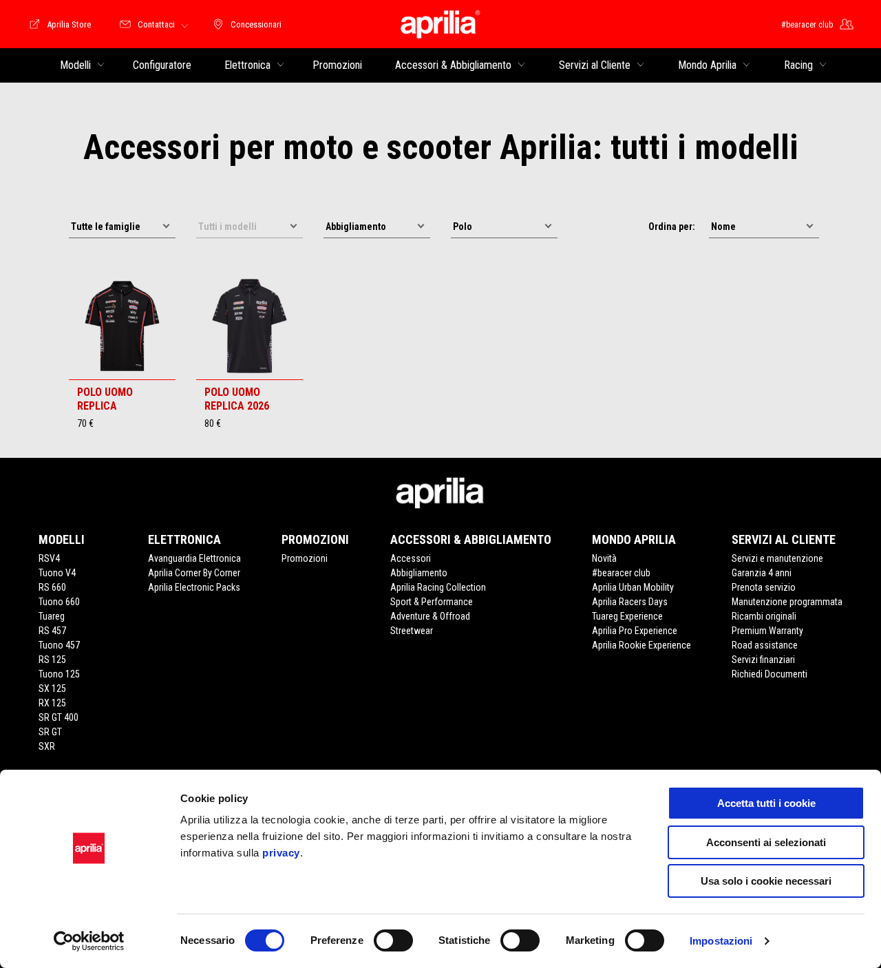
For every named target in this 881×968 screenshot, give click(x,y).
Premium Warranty (767, 630)
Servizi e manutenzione (777, 558)
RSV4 (49, 558)
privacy (281, 853)
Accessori (410, 558)
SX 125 (52, 688)
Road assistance (765, 645)
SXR (47, 746)
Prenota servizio (764, 587)
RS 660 (52, 587)
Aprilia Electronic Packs (194, 587)
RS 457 (52, 630)
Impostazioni (721, 941)
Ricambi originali (764, 616)
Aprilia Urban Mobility (633, 587)
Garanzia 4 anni (762, 572)
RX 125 (52, 702)
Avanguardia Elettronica (194, 558)
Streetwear (411, 630)
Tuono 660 (59, 601)
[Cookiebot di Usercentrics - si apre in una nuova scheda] (89, 941)
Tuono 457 (59, 645)
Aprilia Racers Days (630, 601)
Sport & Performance (431, 601)
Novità (604, 558)
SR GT (50, 731)
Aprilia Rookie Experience (641, 645)
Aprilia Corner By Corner (194, 572)
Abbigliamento (418, 572)
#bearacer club (621, 572)
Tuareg (52, 616)
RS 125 (52, 659)
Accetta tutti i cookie (766, 803)
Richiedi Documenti (769, 674)
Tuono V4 (57, 572)
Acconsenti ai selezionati (766, 842)
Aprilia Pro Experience (634, 630)
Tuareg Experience (627, 616)
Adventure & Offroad (430, 616)
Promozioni (305, 558)
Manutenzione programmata (787, 601)
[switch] (393, 940)
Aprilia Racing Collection (438, 587)
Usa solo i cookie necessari (766, 881)
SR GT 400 (58, 717)
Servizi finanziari (763, 659)
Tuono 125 (59, 674)
